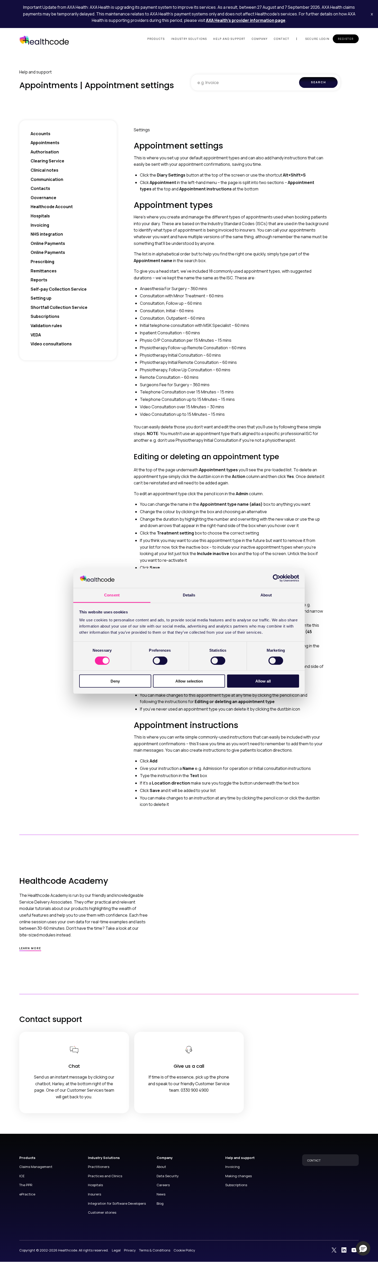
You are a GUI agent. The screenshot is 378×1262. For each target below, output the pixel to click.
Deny (115, 681)
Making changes (238, 1176)
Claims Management (35, 1166)
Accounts (40, 133)
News (161, 1194)
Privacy (130, 1250)
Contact (282, 39)
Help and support (229, 39)
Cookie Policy (184, 1250)
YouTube (354, 1250)
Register (346, 39)
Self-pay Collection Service (59, 289)
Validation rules (46, 325)
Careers (163, 1185)
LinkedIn (344, 1250)
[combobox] (245, 82)
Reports (39, 280)
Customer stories (102, 1212)
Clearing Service (47, 161)
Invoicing (40, 225)
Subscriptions (45, 316)
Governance (43, 197)
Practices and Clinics (105, 1176)
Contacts (40, 188)
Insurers (94, 1194)
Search (318, 82)
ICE (21, 1176)
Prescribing (42, 261)
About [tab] (266, 595)
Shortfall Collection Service (59, 307)
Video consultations (51, 344)
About (161, 1166)
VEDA (36, 335)
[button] (363, 1248)
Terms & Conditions (154, 1250)
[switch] (160, 660)
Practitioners (98, 1166)
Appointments (45, 142)
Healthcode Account (52, 206)
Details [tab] (189, 595)
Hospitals (40, 216)
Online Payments (48, 243)
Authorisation (45, 152)
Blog (160, 1203)
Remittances (44, 271)
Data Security (168, 1176)
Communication (47, 179)
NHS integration (47, 234)
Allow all (263, 681)
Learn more (30, 948)
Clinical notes (44, 170)
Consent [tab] (112, 595)
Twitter (334, 1250)
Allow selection (189, 681)
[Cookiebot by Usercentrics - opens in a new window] (276, 578)
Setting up (41, 298)
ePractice (27, 1194)
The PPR (25, 1185)
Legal (116, 1250)
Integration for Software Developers (117, 1203)
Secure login (317, 39)
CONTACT (314, 1160)
